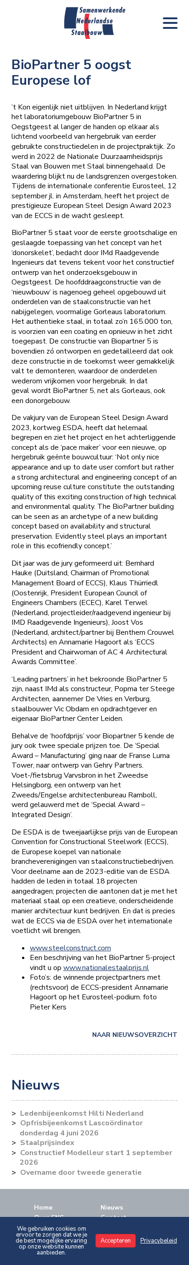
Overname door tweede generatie (81, 1172)
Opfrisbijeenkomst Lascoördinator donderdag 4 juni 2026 (81, 1128)
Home (43, 1207)
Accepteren (115, 1241)
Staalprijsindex (47, 1143)
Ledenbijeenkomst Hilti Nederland (82, 1113)
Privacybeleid (158, 1241)
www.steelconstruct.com (70, 948)
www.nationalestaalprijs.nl (106, 968)
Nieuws (111, 1207)
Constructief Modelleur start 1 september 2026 (96, 1158)
